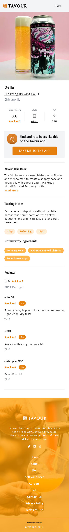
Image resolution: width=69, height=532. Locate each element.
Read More (11, 190)
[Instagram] (40, 445)
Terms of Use (34, 510)
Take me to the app (34, 151)
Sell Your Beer (34, 477)
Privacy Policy (34, 503)
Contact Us (34, 496)
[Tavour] (35, 416)
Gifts (34, 464)
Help (34, 490)
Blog (35, 470)
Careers (34, 483)
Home (58, 5)
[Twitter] (29, 445)
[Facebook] (34, 445)
